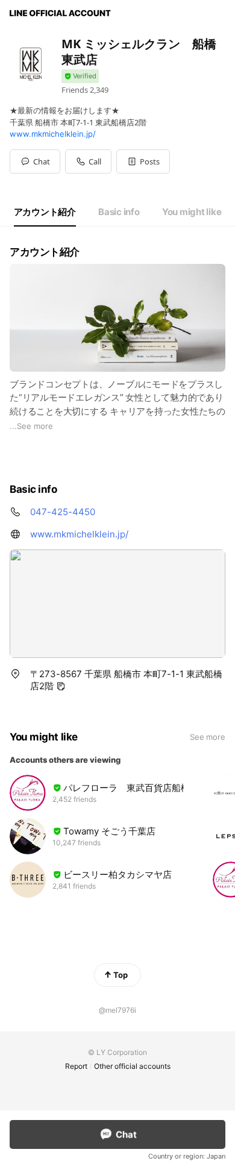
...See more (31, 426)
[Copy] (61, 686)
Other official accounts (132, 1066)
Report (76, 1066)
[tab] (45, 212)
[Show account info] (80, 76)
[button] (143, 161)
